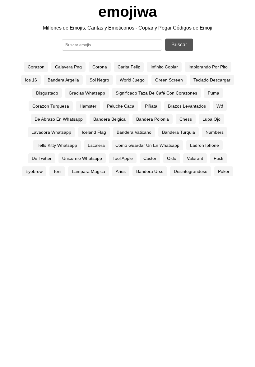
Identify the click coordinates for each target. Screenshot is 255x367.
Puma (213, 93)
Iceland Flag (94, 132)
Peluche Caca (120, 106)
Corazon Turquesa (50, 106)
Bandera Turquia (178, 132)
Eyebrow (34, 171)
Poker (224, 171)
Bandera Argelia (63, 79)
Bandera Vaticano (134, 132)
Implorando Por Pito (208, 66)
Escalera (96, 145)
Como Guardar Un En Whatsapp (147, 145)
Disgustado (47, 93)
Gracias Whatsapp (87, 93)
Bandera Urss (149, 171)
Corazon (36, 66)
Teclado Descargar (211, 79)
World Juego (132, 79)
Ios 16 (31, 79)
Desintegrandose (190, 171)
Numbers (215, 132)
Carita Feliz (129, 66)
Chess (185, 119)
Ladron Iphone (204, 145)
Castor (149, 158)
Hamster (88, 106)
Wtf (219, 106)
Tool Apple (123, 158)
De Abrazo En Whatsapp (59, 119)
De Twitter (42, 158)
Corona (99, 66)
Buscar (179, 44)
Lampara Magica (88, 171)
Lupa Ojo (211, 119)
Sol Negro (99, 79)
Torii (57, 171)
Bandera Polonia (152, 119)
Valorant (195, 158)
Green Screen (169, 79)
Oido (171, 158)
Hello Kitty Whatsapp (56, 145)
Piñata (151, 106)
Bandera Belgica (109, 119)
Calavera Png (68, 66)
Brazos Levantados (187, 106)
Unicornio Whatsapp (82, 158)
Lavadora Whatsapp (51, 132)
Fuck (218, 158)
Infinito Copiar (164, 66)
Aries (121, 171)
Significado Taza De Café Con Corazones (156, 93)
